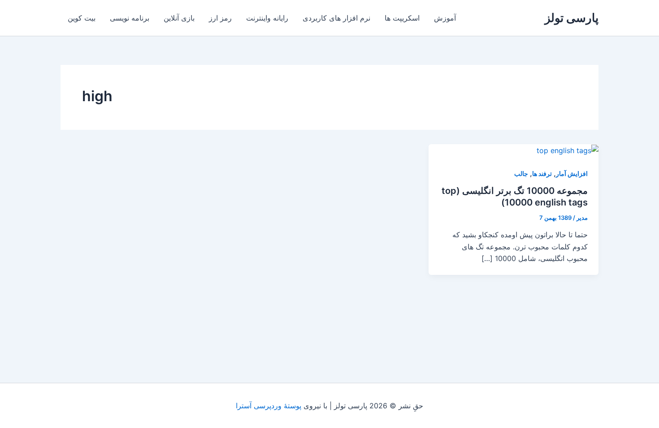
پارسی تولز (571, 18)
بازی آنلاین (179, 17)
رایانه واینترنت (267, 17)
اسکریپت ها (402, 17)
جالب (521, 173)
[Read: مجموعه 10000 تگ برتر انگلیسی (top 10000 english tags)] (567, 150)
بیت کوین (81, 17)
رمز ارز (220, 17)
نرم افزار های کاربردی (336, 17)
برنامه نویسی (129, 17)
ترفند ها (542, 173)
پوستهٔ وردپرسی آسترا (268, 405)
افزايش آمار (572, 173)
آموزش (445, 17)
